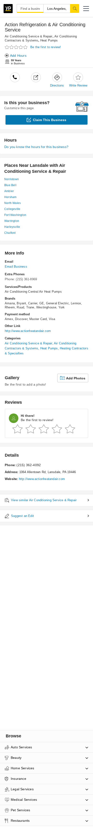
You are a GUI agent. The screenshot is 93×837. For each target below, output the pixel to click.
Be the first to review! (45, 47)
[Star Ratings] (17, 47)
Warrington (11, 221)
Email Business (16, 266)
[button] (86, 8)
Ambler (9, 191)
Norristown (11, 179)
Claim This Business (49, 120)
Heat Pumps (49, 40)
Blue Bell (10, 185)
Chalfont (10, 233)
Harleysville (12, 227)
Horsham (10, 197)
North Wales (12, 203)
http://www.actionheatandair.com (28, 331)
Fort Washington (15, 215)
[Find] (74, 8)
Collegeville (12, 209)
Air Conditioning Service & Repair (28, 36)
